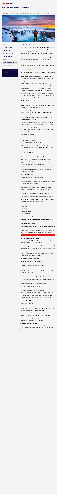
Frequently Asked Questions (9, 65)
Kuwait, (45, 59)
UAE (28, 61)
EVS (22, 185)
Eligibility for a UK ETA (8, 53)
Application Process (7, 59)
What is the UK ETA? (7, 47)
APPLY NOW (5, 75)
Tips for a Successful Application (10, 62)
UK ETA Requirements (7, 56)
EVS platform (31, 179)
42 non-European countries (44, 275)
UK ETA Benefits (6, 50)
